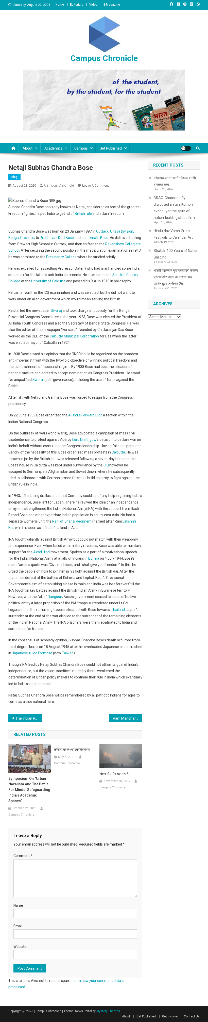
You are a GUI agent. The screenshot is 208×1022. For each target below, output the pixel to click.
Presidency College (61, 257)
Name (18, 905)
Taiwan (68, 653)
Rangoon (55, 597)
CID (106, 465)
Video (93, 4)
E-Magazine (111, 4)
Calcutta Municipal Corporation (74, 336)
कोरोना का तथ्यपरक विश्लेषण (72, 750)
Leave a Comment (95, 185)
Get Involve (170, 1016)
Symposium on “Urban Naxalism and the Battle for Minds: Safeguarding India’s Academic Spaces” (29, 789)
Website (19, 947)
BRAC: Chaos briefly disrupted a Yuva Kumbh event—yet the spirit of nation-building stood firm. (175, 208)
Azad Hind (41, 552)
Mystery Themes (108, 1011)
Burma (93, 558)
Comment (22, 856)
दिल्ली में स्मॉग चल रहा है (114, 774)
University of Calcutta (48, 281)
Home (60, 4)
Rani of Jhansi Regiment (72, 521)
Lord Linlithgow (84, 439)
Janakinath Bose (94, 238)
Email (17, 926)
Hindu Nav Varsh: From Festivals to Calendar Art (173, 234)
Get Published (111, 148)
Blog (14, 177)
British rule (83, 214)
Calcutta (118, 452)
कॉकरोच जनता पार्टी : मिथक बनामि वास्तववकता (175, 181)
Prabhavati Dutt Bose (57, 238)
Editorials (76, 4)
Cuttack (102, 231)
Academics (53, 148)
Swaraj (56, 311)
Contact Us (192, 1016)
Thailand (118, 610)
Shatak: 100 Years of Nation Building (176, 254)
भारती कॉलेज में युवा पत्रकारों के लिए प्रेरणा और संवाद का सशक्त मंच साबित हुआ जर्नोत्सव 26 (176, 277)
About (27, 148)
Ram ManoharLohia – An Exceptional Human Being (127, 718)
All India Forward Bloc (85, 415)
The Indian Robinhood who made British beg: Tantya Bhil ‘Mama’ (28, 718)
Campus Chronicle (104, 58)
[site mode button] (186, 148)
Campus (81, 148)
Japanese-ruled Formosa (32, 653)
